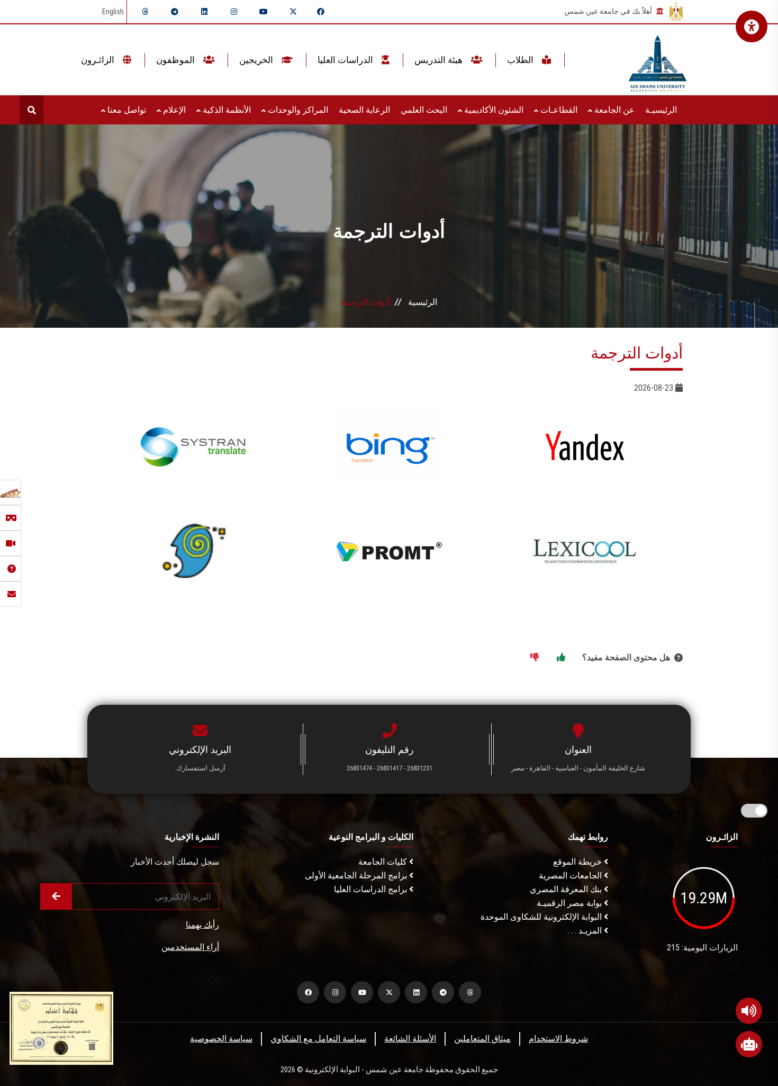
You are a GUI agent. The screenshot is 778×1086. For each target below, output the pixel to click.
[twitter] (293, 11)
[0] (534, 658)
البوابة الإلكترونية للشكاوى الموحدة (542, 917)
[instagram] (234, 11)
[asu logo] (658, 60)
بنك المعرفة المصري (567, 889)
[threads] (145, 11)
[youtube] (263, 11)
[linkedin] (204, 11)
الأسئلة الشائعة (410, 1039)
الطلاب (521, 60)
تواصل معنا (125, 110)
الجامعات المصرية (571, 875)
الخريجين (257, 60)
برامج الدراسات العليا (371, 889)
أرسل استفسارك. (200, 768)
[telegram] (174, 11)
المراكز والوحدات (297, 110)
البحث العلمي (424, 110)
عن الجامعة (613, 110)
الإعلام (173, 110)
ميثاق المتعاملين (482, 1039)
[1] (561, 658)
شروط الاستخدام (558, 1039)
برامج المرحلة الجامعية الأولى (357, 875)
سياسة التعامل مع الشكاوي (318, 1039)
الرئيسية (422, 302)
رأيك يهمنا (202, 925)
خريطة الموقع (578, 862)
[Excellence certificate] (61, 1027)
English (113, 11)
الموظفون (176, 60)
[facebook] (320, 11)
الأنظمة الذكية (226, 110)
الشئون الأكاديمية (492, 110)
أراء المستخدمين (190, 947)
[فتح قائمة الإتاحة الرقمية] (751, 26)
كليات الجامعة (383, 862)
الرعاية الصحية (364, 110)
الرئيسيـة (661, 110)
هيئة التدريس (439, 60)
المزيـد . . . (585, 931)
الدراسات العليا (346, 60)
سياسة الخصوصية (221, 1039)
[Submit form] (56, 896)
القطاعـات (557, 110)
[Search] (31, 109)
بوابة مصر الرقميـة (570, 903)
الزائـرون (98, 60)
